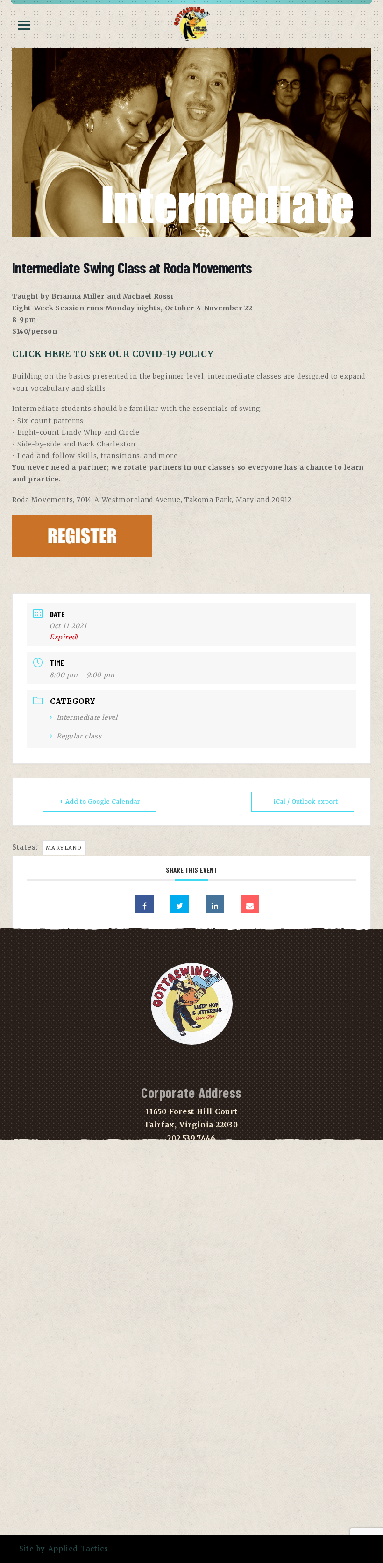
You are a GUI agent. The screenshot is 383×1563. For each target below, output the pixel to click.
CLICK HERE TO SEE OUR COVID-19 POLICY (113, 354)
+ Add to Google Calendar (99, 802)
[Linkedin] (215, 904)
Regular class (79, 736)
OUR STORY (191, 1273)
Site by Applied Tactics (63, 1548)
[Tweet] (179, 904)
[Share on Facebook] (144, 904)
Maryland (64, 848)
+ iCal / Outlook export (303, 802)
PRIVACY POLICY (191, 1286)
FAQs (191, 1259)
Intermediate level (87, 717)
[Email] (250, 904)
